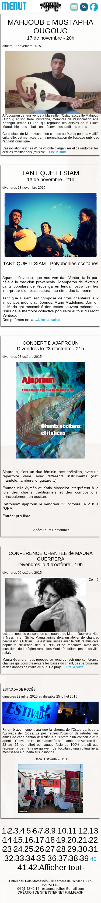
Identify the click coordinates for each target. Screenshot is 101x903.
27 (50, 849)
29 (71, 849)
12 (83, 830)
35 (41, 858)
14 (7, 839)
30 (82, 849)
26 (39, 849)
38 (73, 858)
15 (18, 839)
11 (72, 830)
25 (28, 849)
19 (61, 839)
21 (82, 839)
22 (93, 839)
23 (7, 849)
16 (28, 839)
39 (84, 858)
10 (62, 830)
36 (52, 858)
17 (39, 839)
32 (8, 858)
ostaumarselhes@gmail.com (63, 889)
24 (18, 849)
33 (19, 858)
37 (62, 858)
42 (32, 867)
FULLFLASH (74, 892)
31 (93, 849)
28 (61, 849)
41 (22, 867)
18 (50, 839)
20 (71, 839)
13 (93, 830)
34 (30, 858)
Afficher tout (60, 867)
